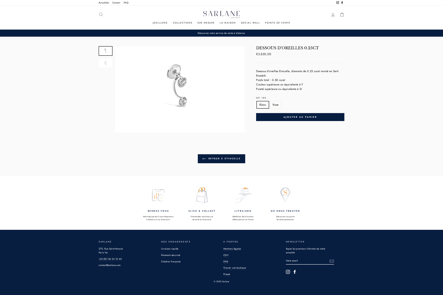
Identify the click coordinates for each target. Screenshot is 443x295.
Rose (276, 105)
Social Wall (250, 22)
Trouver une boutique (234, 267)
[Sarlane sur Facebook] (295, 272)
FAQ (126, 2)
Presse (226, 274)
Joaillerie (160, 22)
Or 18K (261, 97)
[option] (180, 89)
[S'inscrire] (331, 261)
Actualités (104, 2)
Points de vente (277, 22)
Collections (182, 22)
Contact (116, 2)
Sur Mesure (206, 22)
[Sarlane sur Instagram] (288, 272)
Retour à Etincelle (224, 158)
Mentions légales (232, 248)
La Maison (228, 22)
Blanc (262, 105)
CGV (226, 255)
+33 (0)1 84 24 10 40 (110, 259)
